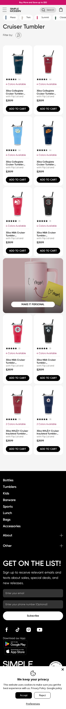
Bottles (8, 480)
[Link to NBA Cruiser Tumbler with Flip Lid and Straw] (17, 201)
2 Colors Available (16, 424)
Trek (28, 17)
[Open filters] (18, 35)
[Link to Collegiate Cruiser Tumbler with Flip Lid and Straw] (17, 60)
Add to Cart (17, 108)
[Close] (63, 669)
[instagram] (28, 629)
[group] (17, 80)
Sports (8, 507)
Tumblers (9, 487)
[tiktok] (17, 629)
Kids (6, 493)
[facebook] (6, 629)
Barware (9, 500)
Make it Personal (32, 304)
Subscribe (33, 615)
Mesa (13, 17)
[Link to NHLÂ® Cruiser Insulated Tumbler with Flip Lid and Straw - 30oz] (17, 400)
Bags (6, 520)
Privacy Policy (38, 688)
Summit (45, 17)
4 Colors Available (16, 84)
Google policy (54, 688)
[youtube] (39, 629)
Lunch (7, 513)
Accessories (12, 526)
